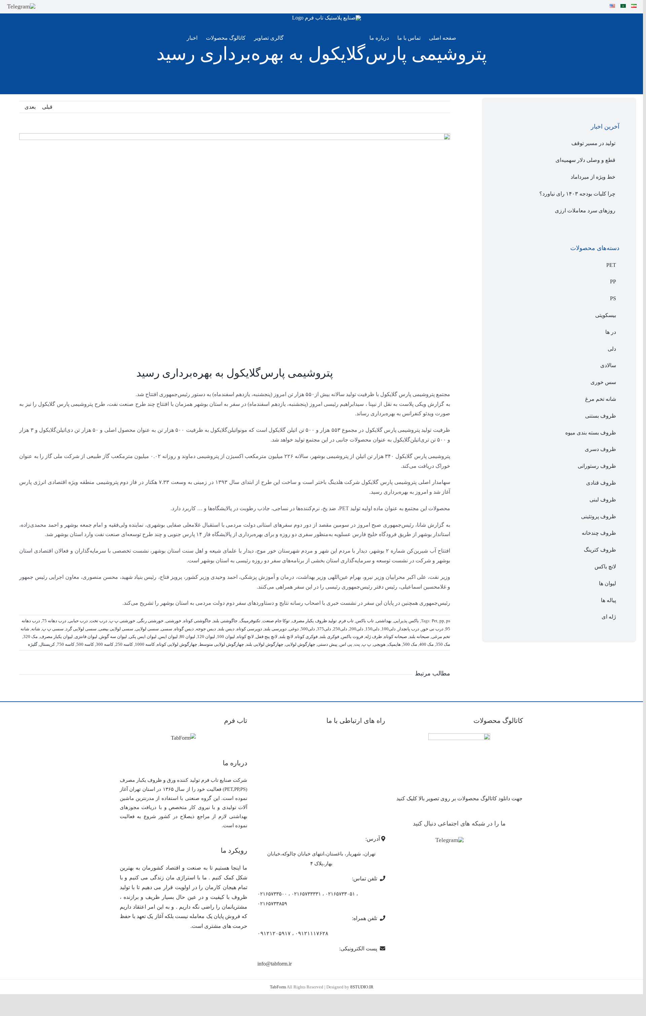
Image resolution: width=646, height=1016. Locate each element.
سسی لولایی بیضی (116, 628)
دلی (612, 349)
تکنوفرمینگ (250, 620)
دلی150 (372, 628)
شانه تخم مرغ (600, 399)
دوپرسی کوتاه (249, 628)
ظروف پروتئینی (598, 516)
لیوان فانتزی (86, 636)
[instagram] (44, 6)
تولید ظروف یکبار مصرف (314, 620)
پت (357, 644)
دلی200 (356, 628)
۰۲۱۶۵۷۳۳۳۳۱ (306, 894)
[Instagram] (471, 841)
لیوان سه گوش (113, 636)
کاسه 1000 (145, 644)
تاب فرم (346, 620)
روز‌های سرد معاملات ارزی (585, 210)
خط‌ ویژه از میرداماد (593, 177)
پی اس (345, 644)
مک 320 (30, 636)
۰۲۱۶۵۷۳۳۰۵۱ (340, 894)
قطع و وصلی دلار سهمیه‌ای (585, 160)
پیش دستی (327, 644)
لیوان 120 (206, 636)
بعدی (30, 107)
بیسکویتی (605, 315)
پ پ (366, 644)
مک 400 (426, 644)
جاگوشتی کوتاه (197, 620)
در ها (610, 332)
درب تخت (98, 620)
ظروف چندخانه (599, 533)
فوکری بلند (329, 636)
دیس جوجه (206, 628)
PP (613, 281)
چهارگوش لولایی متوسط (221, 644)
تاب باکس (365, 620)
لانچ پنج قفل (266, 636)
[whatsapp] (55, 6)
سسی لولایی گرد (81, 628)
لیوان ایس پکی (142, 636)
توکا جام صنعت (276, 620)
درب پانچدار (408, 628)
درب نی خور (432, 628)
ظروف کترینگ (600, 550)
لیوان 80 (187, 636)
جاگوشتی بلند (225, 620)
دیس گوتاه (184, 628)
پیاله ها (608, 600)
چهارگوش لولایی (300, 644)
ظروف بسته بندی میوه (590, 432)
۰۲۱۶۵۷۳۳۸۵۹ (272, 903)
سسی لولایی (147, 628)
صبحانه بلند (419, 636)
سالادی (608, 365)
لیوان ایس (168, 636)
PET (611, 265)
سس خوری (603, 382)
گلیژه (32, 644)
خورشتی (173, 620)
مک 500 (410, 644)
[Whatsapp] (480, 841)
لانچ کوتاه (245, 636)
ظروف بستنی (600, 416)
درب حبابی (78, 620)
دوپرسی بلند (275, 628)
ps (448, 620)
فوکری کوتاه (306, 636)
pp (441, 620)
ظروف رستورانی (597, 466)
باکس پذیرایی (406, 620)
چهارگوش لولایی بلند (264, 644)
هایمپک (394, 644)
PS (613, 298)
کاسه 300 (104, 644)
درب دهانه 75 (54, 620)
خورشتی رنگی (150, 620)
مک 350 (443, 644)
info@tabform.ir (274, 964)
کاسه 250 (124, 644)
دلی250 (340, 628)
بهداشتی (384, 620)
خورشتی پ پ (122, 620)
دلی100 (389, 628)
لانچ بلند (286, 636)
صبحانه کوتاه (395, 636)
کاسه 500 (85, 644)
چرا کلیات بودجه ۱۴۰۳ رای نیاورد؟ (577, 194)
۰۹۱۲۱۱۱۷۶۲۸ (311, 933)
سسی (166, 628)
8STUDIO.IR (361, 986)
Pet (434, 620)
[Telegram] (21, 6)
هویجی (379, 644)
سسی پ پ (53, 628)
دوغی (294, 628)
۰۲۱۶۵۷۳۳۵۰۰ (272, 894)
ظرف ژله (373, 636)
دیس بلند (226, 628)
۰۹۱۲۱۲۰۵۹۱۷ (274, 933)
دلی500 (308, 628)
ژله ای (609, 617)
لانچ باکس (605, 566)
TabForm (278, 986)
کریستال (47, 644)
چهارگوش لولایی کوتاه (177, 644)
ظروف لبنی (602, 499)
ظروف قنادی (601, 483)
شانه (35, 628)
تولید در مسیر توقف (593, 143)
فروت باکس (352, 636)
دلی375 (324, 628)
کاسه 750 (65, 644)
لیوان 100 (226, 636)
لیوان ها (607, 583)
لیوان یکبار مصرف (56, 636)
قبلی (47, 107)
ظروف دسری (600, 449)
